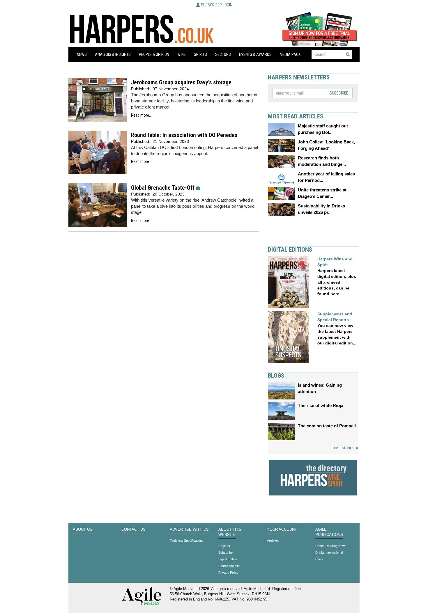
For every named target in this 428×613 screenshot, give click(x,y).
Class (319, 559)
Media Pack (290, 54)
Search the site (229, 566)
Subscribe (339, 93)
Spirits (200, 54)
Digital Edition (227, 559)
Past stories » (345, 447)
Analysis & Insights (113, 54)
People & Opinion (154, 54)
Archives (273, 540)
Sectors (223, 54)
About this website (229, 532)
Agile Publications (329, 532)
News (82, 54)
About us (82, 529)
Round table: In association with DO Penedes (184, 135)
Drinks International (329, 552)
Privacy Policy (228, 572)
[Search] (348, 54)
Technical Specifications (187, 540)
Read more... (141, 115)
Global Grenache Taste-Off (162, 187)
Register (224, 546)
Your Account (282, 529)
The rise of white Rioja (320, 405)
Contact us (133, 529)
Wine (181, 54)
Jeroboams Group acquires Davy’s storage (181, 82)
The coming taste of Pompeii (327, 425)
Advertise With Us (189, 529)
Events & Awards (255, 54)
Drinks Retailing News (330, 546)
